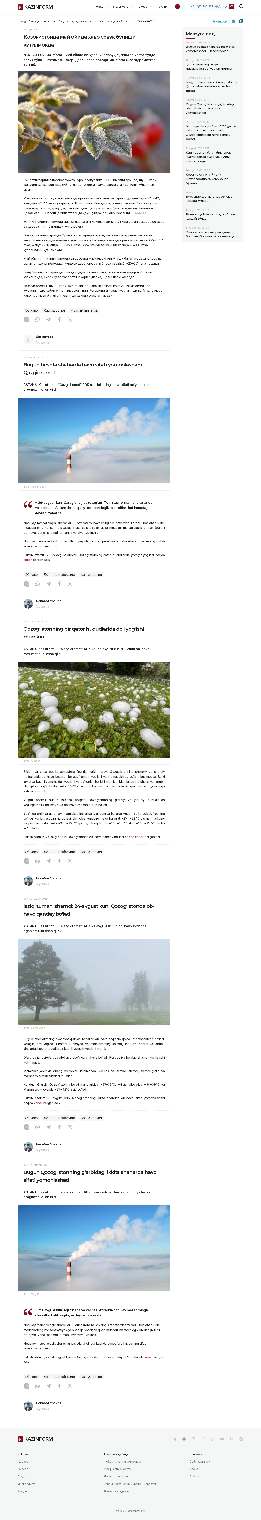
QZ (199, 6)
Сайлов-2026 (145, 21)
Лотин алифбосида (59, 574)
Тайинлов (48, 21)
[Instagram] (27, 320)
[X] (70, 320)
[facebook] (203, 1439)
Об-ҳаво (31, 310)
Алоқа (194, 1469)
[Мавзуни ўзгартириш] (179, 6)
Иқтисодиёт (26, 1484)
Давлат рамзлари (116, 1476)
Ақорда (34, 21)
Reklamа (195, 1476)
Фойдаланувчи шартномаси (123, 1461)
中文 (218, 6)
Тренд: (22, 21)
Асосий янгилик (84, 310)
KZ (192, 6)
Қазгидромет (54, 310)
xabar (28, 560)
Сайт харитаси (200, 1461)
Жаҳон (22, 1491)
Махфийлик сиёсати (117, 1469)
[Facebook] (59, 320)
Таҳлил (162, 6)
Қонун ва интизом (83, 21)
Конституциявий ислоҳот (116, 21)
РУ (205, 6)
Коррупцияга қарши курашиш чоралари (130, 1484)
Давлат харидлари (116, 1491)
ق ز (225, 6)
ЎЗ (231, 6)
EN (211, 6)
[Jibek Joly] (221, 21)
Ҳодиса (63, 21)
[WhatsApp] (37, 320)
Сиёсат (23, 1469)
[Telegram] (48, 320)
